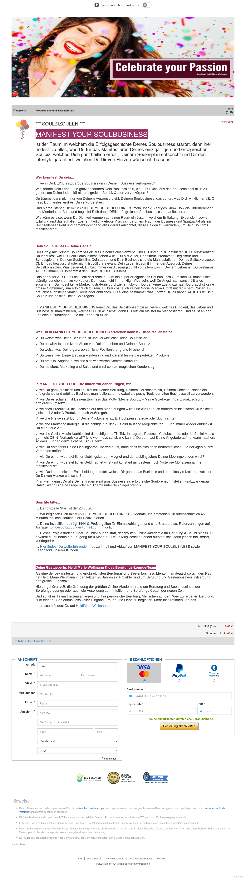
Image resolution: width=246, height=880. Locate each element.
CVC (200, 704)
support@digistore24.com (185, 823)
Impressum (93, 858)
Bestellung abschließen (179, 726)
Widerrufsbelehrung (113, 858)
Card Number (135, 689)
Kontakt (161, 858)
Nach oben (18, 844)
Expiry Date (134, 704)
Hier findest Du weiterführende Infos (67, 546)
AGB (79, 858)
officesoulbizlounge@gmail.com (75, 526)
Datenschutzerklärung (140, 858)
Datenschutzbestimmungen (90, 808)
